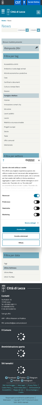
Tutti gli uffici (6, 313)
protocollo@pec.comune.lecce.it (16, 323)
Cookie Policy (6, 387)
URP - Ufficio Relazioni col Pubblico (14, 318)
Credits (21, 392)
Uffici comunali (9, 140)
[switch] (37, 202)
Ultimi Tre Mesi (9, 277)
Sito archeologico (32, 390)
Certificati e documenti (12, 82)
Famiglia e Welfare (10, 95)
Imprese (7, 100)
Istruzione (7, 109)
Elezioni (6, 91)
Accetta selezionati (21, 236)
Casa (5, 77)
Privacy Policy (32, 385)
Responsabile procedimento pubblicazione (20, 397)
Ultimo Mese (8, 272)
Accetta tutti (21, 229)
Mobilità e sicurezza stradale (14, 122)
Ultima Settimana (10, 268)
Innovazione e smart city (12, 104)
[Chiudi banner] (39, 160)
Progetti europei (9, 127)
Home (4, 20)
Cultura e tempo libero (12, 86)
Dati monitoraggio (9, 385)
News (9, 20)
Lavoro (6, 118)
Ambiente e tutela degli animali (15, 68)
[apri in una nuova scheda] (3, 2)
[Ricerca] (38, 12)
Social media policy (20, 387)
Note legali (21, 385)
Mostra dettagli (30, 223)
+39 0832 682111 (10, 304)
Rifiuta (21, 243)
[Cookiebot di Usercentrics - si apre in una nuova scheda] (26, 160)
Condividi (22, 30)
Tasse (6, 136)
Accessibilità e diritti (11, 64)
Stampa (34, 30)
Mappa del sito (18, 390)
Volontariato (8, 145)
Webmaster (7, 400)
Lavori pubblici (9, 113)
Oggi (5, 263)
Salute (6, 131)
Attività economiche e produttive (15, 73)
